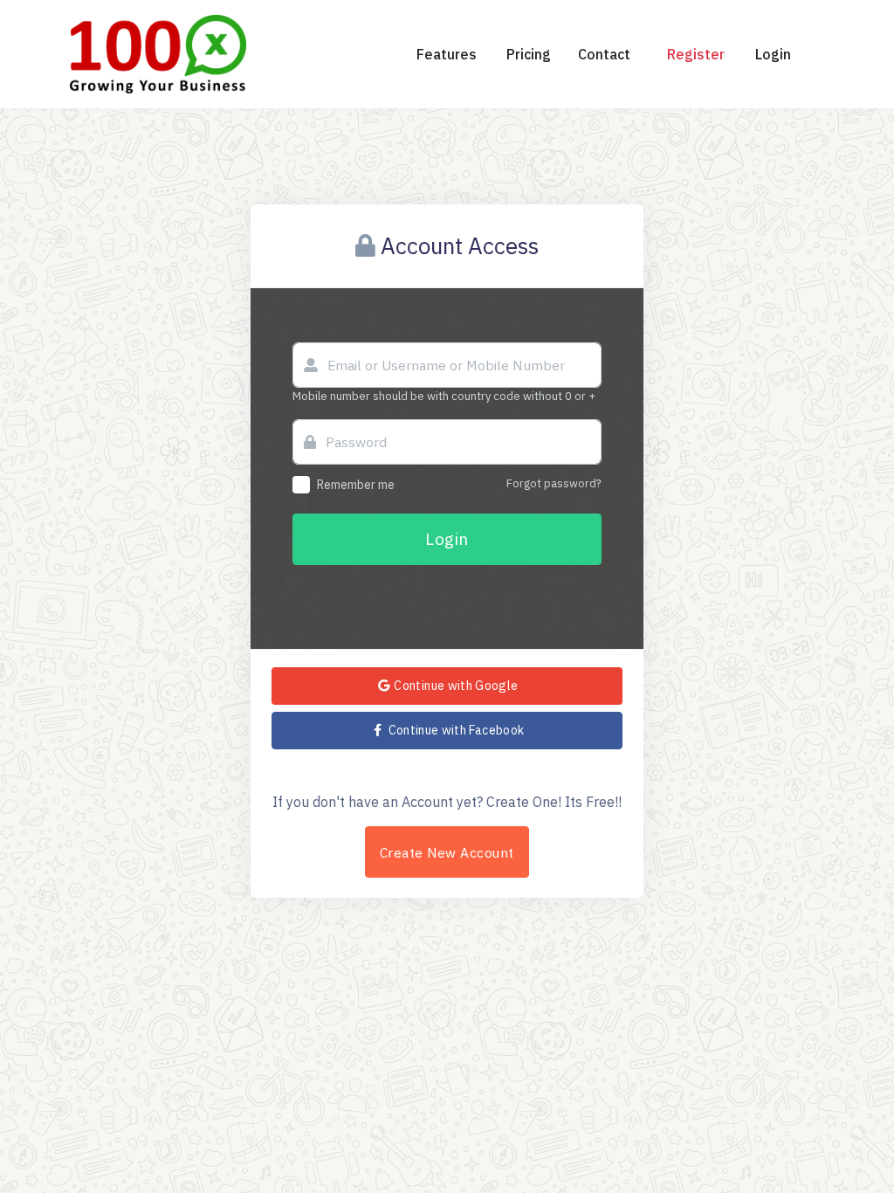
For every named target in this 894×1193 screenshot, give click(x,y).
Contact (604, 54)
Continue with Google (454, 685)
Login (446, 538)
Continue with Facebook (454, 730)
